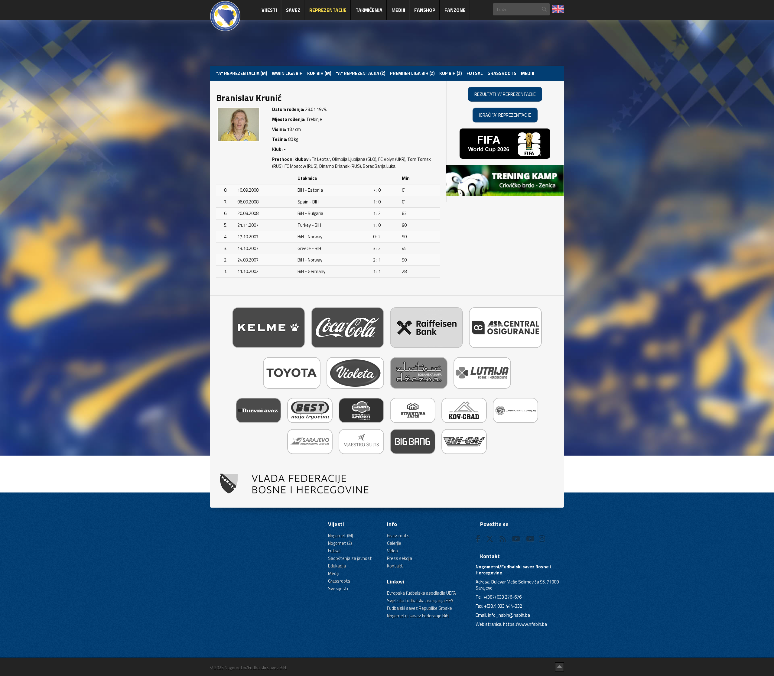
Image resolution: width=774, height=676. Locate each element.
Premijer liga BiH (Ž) (412, 73)
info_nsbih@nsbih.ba (509, 615)
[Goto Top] (559, 666)
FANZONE (455, 10)
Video (392, 550)
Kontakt (395, 565)
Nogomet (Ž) (340, 543)
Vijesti (269, 10)
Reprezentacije (327, 10)
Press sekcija (399, 558)
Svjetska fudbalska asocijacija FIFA (420, 600)
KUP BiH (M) (319, 73)
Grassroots (501, 73)
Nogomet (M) (340, 535)
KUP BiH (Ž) (450, 73)
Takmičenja (369, 10)
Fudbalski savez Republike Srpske (419, 608)
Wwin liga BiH (287, 73)
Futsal (475, 73)
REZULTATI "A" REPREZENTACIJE (505, 94)
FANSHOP (424, 10)
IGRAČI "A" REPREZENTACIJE (505, 115)
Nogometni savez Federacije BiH (418, 615)
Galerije (394, 543)
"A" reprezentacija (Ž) (360, 73)
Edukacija (337, 565)
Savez (293, 10)
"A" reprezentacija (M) (241, 73)
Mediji (398, 10)
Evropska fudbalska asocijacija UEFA (421, 593)
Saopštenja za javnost (350, 558)
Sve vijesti (338, 588)
